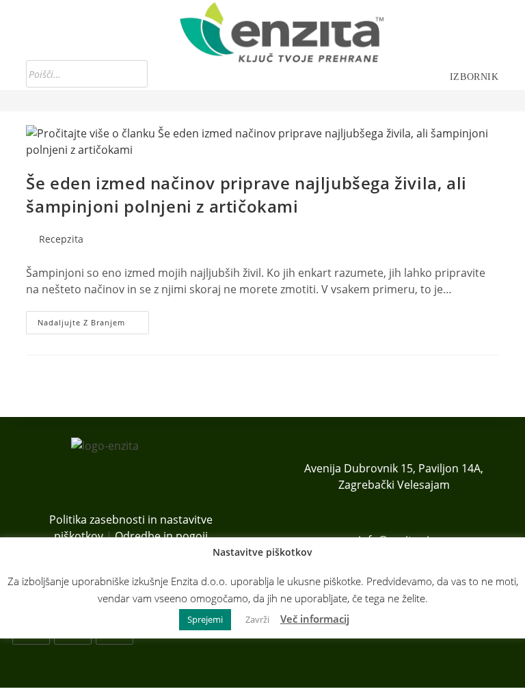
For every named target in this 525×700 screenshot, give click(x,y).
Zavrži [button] (257, 619)
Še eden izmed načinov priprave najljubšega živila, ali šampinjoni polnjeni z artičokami (246, 194)
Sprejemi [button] (205, 619)
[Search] (133, 74)
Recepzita (61, 238)
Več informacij (314, 618)
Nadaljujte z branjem (93, 325)
